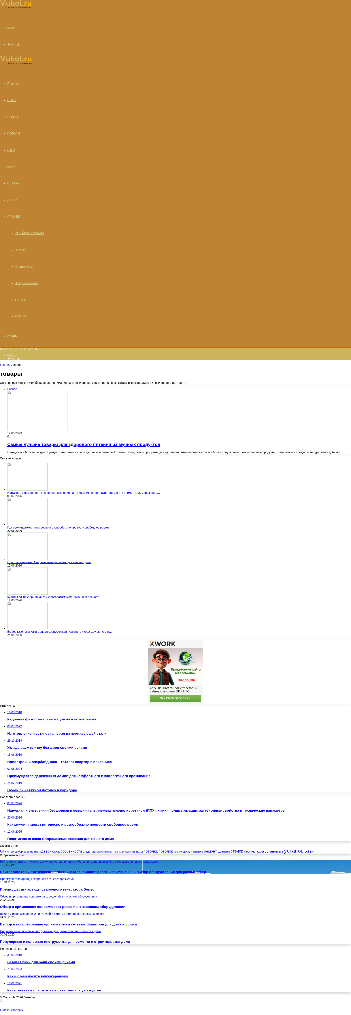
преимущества (182, 851)
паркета (99, 852)
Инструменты (24, 266)
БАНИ (11, 166)
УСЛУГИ (20, 299)
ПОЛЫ (11, 100)
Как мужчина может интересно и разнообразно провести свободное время (58, 527)
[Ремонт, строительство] (16, 8)
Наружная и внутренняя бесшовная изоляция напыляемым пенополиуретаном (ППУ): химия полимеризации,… (83, 492)
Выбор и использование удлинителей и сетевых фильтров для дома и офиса (68, 924)
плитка (123, 851)
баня (12, 852)
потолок (165, 851)
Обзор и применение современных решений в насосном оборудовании (62, 907)
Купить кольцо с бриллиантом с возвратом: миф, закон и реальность (53, 597)
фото (312, 852)
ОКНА (11, 150)
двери (46, 851)
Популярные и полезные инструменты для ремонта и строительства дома (65, 942)
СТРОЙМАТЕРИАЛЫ (29, 233)
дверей (37, 852)
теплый (247, 852)
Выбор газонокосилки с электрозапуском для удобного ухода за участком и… (59, 631)
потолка (151, 851)
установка (296, 851)
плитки (131, 852)
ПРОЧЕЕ (13, 216)
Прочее (20, 249)
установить (274, 851)
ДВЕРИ (12, 200)
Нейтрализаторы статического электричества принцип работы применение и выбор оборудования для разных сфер (103, 872)
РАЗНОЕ (21, 316)
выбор (19, 851)
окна (56, 851)
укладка (257, 851)
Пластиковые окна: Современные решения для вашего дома (49, 562)
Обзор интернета (26, 283)
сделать (224, 851)
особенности (71, 851)
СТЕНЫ (12, 116)
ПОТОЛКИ (14, 133)
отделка (89, 851)
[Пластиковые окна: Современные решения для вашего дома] (27, 558)
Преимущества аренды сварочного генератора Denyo (47, 889)
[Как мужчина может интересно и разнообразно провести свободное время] (27, 524)
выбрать (28, 851)
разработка (198, 852)
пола (139, 851)
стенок (237, 851)
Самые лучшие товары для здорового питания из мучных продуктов (83, 444)
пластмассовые (110, 852)
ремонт (210, 851)
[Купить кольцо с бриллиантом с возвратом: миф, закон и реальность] (27, 593)
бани (4, 851)
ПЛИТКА (13, 183)
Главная (5, 364)
